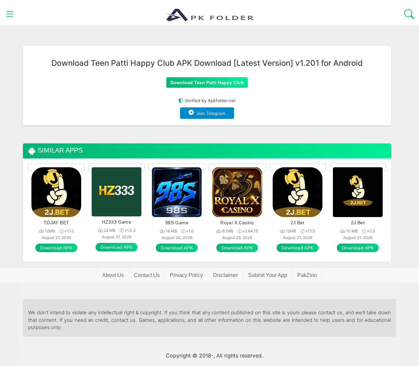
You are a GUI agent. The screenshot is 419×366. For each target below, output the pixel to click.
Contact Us (147, 275)
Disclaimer (225, 275)
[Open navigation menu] (10, 13)
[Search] (409, 13)
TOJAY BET (56, 222)
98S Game (177, 222)
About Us (113, 275)
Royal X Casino (237, 222)
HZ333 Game (116, 222)
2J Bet (297, 222)
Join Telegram (210, 113)
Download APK (56, 247)
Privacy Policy (186, 275)
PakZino (307, 275)
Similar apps (59, 150)
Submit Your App (267, 275)
